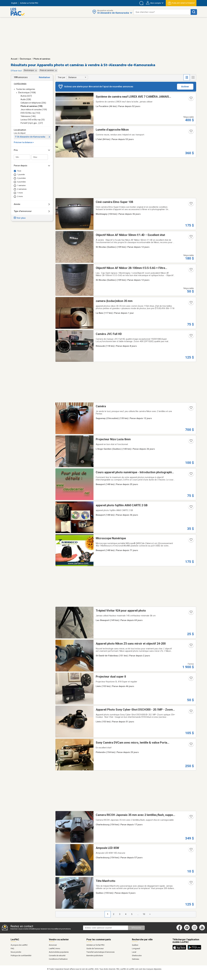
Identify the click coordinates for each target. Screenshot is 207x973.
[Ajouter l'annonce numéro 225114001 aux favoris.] (191, 817)
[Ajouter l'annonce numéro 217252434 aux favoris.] (191, 712)
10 (144, 914)
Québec (135, 945)
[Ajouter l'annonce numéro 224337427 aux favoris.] (191, 507)
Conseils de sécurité (57, 955)
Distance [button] (72, 77)
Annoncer (53, 945)
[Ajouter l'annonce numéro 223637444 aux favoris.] (191, 850)
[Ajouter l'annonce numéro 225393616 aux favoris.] (191, 408)
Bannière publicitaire (94, 955)
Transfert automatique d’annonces (100, 952)
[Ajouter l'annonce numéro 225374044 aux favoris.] (191, 270)
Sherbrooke (137, 955)
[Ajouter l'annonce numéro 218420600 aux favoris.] (191, 745)
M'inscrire (136, 927)
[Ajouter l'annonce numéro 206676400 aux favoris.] (191, 613)
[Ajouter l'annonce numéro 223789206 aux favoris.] (191, 132)
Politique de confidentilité (21, 955)
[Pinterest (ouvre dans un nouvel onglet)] (187, 930)
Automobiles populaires (59, 952)
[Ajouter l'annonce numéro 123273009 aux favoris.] (191, 204)
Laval (134, 952)
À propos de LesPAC (19, 945)
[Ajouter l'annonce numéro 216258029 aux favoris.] (191, 303)
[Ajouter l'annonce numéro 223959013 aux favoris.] (191, 679)
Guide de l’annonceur (95, 948)
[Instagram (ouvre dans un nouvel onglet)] (194, 930)
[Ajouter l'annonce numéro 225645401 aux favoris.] (191, 883)
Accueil (14, 59)
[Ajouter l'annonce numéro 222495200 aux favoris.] (191, 646)
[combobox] (162, 12)
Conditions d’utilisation (58, 959)
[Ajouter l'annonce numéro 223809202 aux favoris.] (191, 99)
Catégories (20, 84)
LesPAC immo (54, 948)
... (138, 914)
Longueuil (136, 948)
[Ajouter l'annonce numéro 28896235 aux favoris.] (191, 474)
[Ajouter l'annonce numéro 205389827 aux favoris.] (191, 336)
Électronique (25, 59)
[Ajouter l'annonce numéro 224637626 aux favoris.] (191, 441)
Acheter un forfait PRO (95, 945)
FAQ (12, 948)
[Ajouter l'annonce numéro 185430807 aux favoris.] (191, 540)
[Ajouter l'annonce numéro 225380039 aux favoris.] (191, 237)
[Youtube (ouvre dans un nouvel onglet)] (202, 930)
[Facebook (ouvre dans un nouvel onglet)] (179, 930)
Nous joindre (16, 952)
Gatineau (135, 959)
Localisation (20, 130)
